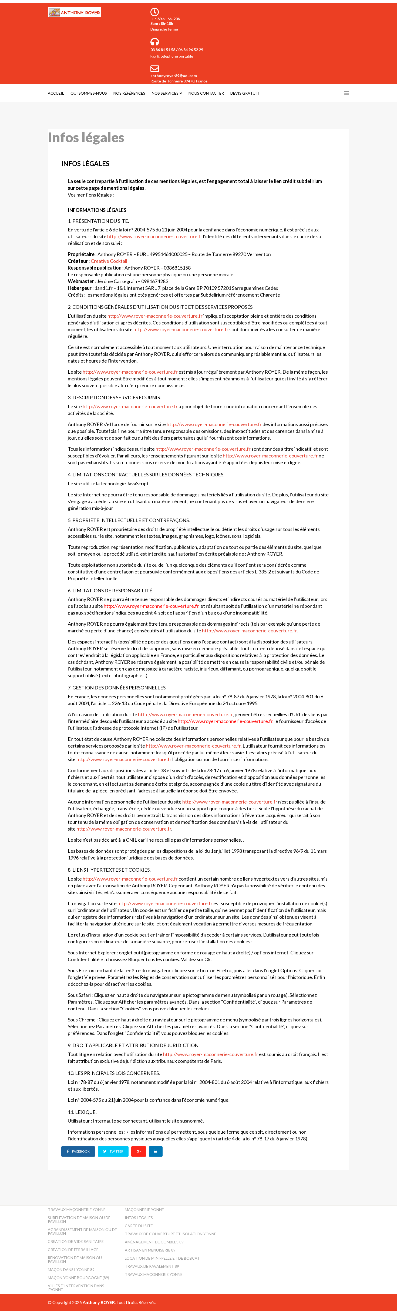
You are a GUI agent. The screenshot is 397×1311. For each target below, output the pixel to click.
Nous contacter (206, 93)
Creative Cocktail (109, 261)
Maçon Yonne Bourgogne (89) (78, 1277)
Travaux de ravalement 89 (152, 1266)
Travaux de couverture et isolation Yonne (170, 1234)
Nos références (129, 93)
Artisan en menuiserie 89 (150, 1250)
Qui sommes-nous (88, 93)
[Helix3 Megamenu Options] (346, 93)
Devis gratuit (245, 93)
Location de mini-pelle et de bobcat (162, 1258)
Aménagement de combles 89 (154, 1242)
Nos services (165, 93)
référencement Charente (253, 295)
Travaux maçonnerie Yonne (77, 1209)
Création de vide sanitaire (76, 1241)
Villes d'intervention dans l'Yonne (76, 1287)
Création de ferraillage (73, 1249)
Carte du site (139, 1225)
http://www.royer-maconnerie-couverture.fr (154, 236)
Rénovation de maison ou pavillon (75, 1259)
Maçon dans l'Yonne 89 (71, 1269)
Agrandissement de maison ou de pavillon (82, 1231)
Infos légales (139, 1217)
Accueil (56, 93)
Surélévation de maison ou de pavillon (79, 1219)
